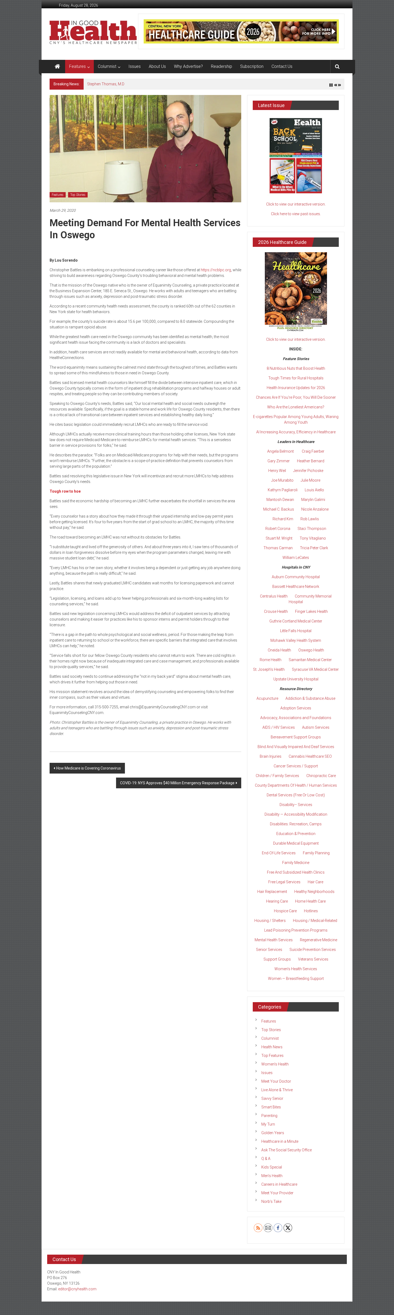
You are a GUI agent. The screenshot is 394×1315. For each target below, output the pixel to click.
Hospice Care (285, 911)
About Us (157, 66)
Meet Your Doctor (276, 1081)
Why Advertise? (188, 66)
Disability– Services (296, 805)
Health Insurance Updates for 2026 (296, 388)
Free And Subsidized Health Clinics (296, 872)
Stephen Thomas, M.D (105, 84)
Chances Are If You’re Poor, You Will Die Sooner (296, 397)
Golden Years (272, 1133)
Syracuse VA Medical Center (315, 669)
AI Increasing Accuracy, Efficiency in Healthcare (296, 432)
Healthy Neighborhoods (314, 891)
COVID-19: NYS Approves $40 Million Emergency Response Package (177, 783)
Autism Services (315, 727)
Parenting (269, 1115)
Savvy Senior (272, 1098)
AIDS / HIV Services (278, 727)
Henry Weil (277, 470)
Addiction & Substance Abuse (310, 698)
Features (77, 66)
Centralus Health (274, 596)
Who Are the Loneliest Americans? (295, 407)
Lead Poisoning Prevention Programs (296, 930)
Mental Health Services (274, 940)
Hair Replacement (272, 891)
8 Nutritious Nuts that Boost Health (296, 368)
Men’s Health (272, 1176)
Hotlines (311, 911)
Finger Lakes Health (311, 611)
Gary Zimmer (278, 461)
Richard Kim (283, 519)
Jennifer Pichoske (308, 470)
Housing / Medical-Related (315, 920)
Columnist (107, 66)
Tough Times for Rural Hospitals (296, 378)
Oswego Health (311, 650)
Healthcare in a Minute (279, 1141)
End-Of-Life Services (279, 853)
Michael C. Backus (278, 509)
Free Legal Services (284, 882)
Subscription (251, 66)
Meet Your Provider (277, 1193)
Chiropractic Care (321, 776)
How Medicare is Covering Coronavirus (88, 768)
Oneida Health (279, 650)
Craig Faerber (313, 451)
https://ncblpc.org (216, 270)
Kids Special (271, 1167)
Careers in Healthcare (279, 1184)
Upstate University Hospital (295, 679)
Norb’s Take (271, 1201)
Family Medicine (295, 862)
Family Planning (316, 853)
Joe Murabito (282, 480)
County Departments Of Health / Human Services (296, 785)
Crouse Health (276, 611)
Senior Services (269, 949)
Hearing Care (277, 901)
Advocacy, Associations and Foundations (295, 718)
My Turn (268, 1124)
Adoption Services (295, 708)
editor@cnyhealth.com (77, 1289)
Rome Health (270, 660)
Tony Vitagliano (313, 538)
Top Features (272, 1055)
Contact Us (282, 66)
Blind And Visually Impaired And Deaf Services (296, 747)
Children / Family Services (277, 776)
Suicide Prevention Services (312, 949)
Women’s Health (275, 1064)
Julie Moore (310, 480)
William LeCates (296, 557)
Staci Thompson (312, 528)
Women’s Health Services (295, 969)
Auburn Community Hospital (296, 577)
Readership (221, 66)
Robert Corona (277, 528)
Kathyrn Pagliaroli (283, 490)
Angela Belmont (280, 451)
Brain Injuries (270, 756)
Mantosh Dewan (280, 499)
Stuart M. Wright (279, 538)
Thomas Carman (278, 548)
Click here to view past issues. (296, 214)
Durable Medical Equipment (296, 843)
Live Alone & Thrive (277, 1090)
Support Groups (277, 959)
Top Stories (78, 195)
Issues (134, 66)
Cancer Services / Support (296, 766)
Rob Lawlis (309, 519)
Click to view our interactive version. (296, 204)
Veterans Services (313, 959)
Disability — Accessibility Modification (296, 814)
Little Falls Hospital (295, 631)
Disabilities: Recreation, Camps (296, 824)
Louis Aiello (314, 490)
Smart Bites (271, 1107)
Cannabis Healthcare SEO (310, 756)
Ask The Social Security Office (286, 1150)
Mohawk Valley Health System (295, 640)
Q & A (265, 1158)
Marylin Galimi (313, 499)
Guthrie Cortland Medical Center (295, 621)
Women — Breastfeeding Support (296, 978)
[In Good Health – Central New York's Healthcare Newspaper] (57, 66)
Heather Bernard (310, 461)
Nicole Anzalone (315, 509)
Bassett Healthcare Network (295, 586)
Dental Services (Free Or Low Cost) (296, 795)
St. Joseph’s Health (269, 669)
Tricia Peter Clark (314, 548)
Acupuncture (267, 698)
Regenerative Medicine (318, 940)
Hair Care (315, 882)
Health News (272, 1047)
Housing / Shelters (270, 920)
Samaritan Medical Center (310, 660)
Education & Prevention (295, 834)
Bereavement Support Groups (296, 737)
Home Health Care (310, 901)
